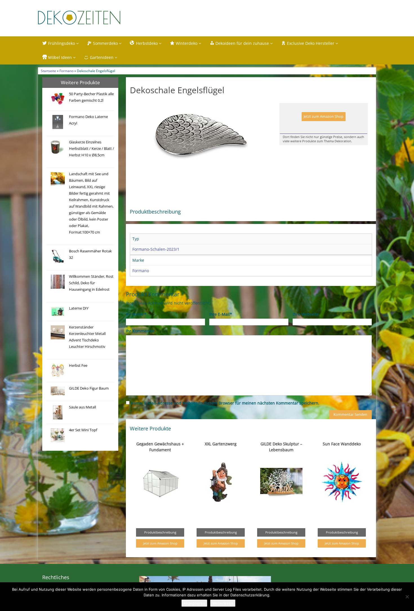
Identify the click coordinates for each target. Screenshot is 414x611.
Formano (66, 70)
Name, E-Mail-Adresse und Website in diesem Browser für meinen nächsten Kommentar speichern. (225, 403)
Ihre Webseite (306, 314)
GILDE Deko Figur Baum (89, 388)
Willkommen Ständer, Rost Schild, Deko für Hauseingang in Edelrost (91, 283)
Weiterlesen (222, 603)
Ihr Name (136, 314)
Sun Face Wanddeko (342, 443)
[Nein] (407, 596)
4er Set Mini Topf (83, 430)
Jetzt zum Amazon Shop (323, 116)
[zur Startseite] (108, 18)
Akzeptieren (194, 603)
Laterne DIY (78, 308)
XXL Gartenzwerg (221, 443)
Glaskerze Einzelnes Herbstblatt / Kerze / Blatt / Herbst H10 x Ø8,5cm (91, 148)
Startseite (48, 70)
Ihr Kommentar (140, 331)
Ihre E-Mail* (220, 314)
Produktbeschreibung (160, 532)
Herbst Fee (78, 365)
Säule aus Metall (82, 407)
